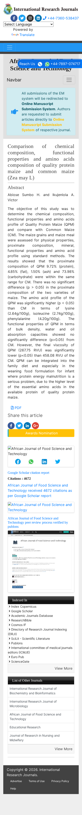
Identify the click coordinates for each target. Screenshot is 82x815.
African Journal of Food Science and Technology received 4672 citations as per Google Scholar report (40, 490)
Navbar (14, 80)
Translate (27, 35)
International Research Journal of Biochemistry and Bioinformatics (33, 691)
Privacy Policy (60, 781)
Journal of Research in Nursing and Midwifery (35, 738)
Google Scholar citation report (28, 473)
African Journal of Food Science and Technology (35, 716)
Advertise (16, 781)
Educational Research (25, 727)
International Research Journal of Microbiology (33, 704)
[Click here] (13, 18)
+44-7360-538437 (62, 18)
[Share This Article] (17, 461)
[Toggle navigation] (9, 47)
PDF (17, 408)
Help (13, 788)
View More (63, 668)
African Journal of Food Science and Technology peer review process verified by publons (38, 522)
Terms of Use (37, 781)
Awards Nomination (41, 433)
